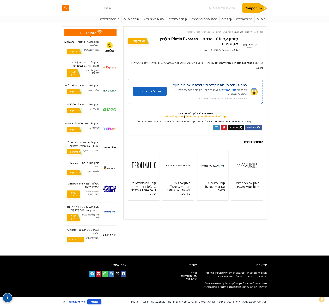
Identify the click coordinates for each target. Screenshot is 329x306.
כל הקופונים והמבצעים (204, 19)
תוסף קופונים (131, 19)
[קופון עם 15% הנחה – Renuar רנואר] (212, 165)
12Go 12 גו (94, 109)
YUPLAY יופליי (93, 128)
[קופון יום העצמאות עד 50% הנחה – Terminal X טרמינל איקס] (143, 165)
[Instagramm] (111, 274)
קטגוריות (227, 19)
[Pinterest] (98, 274)
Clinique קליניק (92, 238)
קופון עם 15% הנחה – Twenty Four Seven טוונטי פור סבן (179, 188)
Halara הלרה (93, 90)
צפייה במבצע (73, 194)
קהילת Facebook (215, 116)
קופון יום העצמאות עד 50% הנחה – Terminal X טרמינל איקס (143, 188)
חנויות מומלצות (155, 19)
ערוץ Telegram (194, 116)
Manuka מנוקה (93, 171)
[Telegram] (92, 274)
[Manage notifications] (322, 299)
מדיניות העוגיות (77, 301)
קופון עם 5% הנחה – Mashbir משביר (247, 185)
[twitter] (117, 274)
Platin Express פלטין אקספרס (215, 50)
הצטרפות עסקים (109, 19)
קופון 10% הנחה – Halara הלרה (82, 85)
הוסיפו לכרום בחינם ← (149, 91)
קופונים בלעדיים (177, 19)
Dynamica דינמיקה (91, 150)
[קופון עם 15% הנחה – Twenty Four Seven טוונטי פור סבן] (178, 165)
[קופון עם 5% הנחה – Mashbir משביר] (247, 165)
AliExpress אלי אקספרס (92, 71)
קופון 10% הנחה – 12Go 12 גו (83, 104)
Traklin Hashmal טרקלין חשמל (92, 192)
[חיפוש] (65, 8)
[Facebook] (123, 274)
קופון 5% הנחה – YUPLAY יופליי (82, 123)
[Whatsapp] (105, 274)
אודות (194, 272)
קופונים (261, 19)
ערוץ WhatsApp (174, 116)
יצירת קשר (191, 279)
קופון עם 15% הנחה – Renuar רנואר (215, 187)
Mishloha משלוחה (91, 50)
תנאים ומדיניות (189, 276)
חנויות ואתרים (244, 19)
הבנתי (94, 301)
